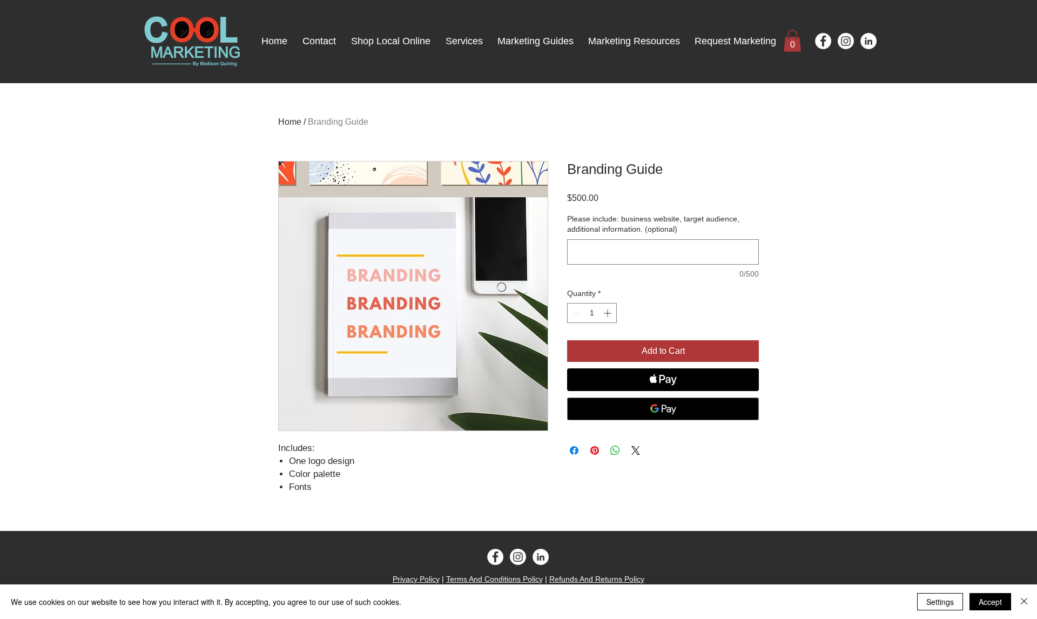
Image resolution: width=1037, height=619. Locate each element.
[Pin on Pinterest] (594, 450)
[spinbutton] (592, 313)
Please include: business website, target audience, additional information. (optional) (653, 224)
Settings (940, 601)
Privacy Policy (416, 579)
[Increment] (608, 313)
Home (289, 121)
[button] (792, 41)
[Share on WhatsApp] (615, 450)
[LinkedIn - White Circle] (868, 41)
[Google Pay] (663, 409)
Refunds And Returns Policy (596, 579)
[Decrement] (575, 313)
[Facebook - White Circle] (823, 41)
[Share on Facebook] (574, 450)
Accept (990, 601)
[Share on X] (635, 450)
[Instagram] (846, 41)
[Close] (1024, 601)
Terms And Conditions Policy (494, 579)
